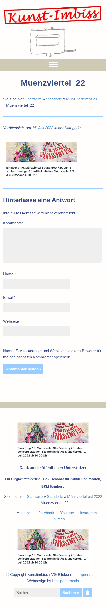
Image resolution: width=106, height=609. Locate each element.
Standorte (54, 99)
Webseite (11, 321)
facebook (46, 513)
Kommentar (13, 223)
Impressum (87, 574)
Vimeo (59, 519)
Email (9, 297)
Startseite (34, 99)
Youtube (67, 513)
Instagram (88, 513)
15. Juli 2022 (42, 128)
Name (9, 274)
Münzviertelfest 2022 (83, 99)
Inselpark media (65, 581)
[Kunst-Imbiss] (53, 24)
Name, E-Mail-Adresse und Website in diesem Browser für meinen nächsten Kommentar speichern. (52, 354)
